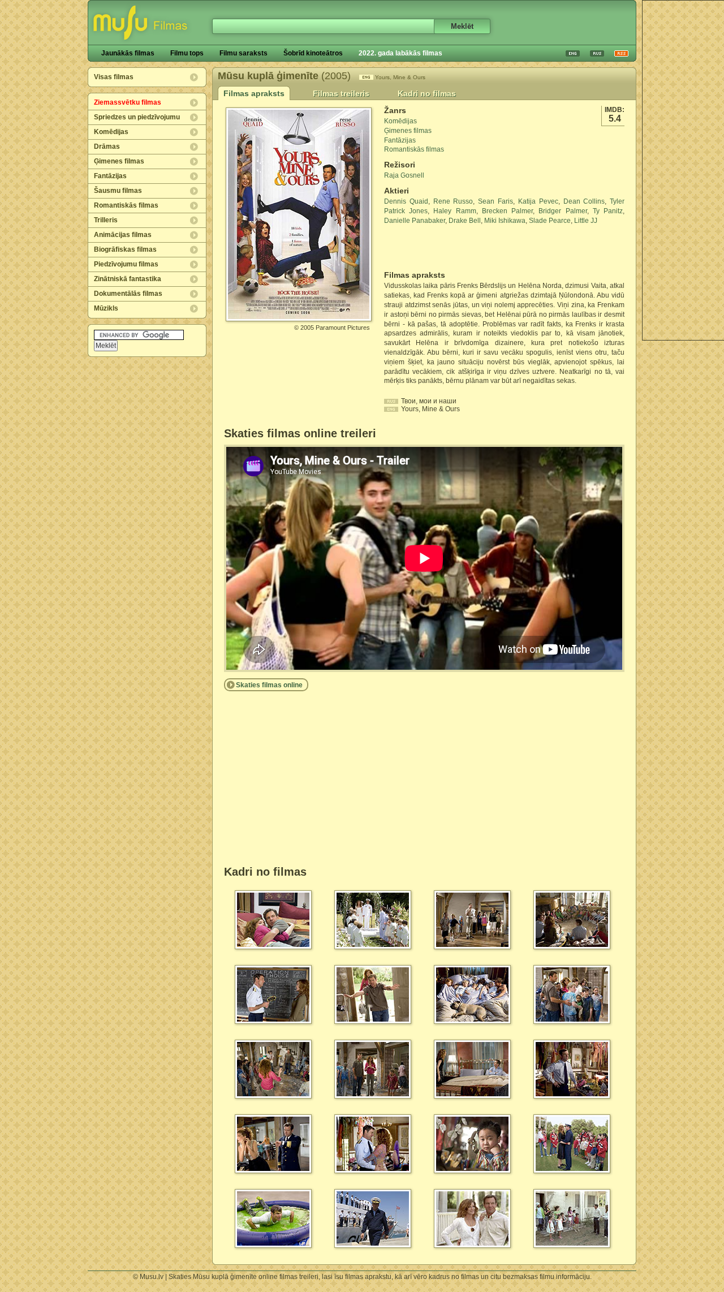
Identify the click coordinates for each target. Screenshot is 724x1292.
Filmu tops (187, 53)
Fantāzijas (110, 176)
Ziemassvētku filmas (127, 102)
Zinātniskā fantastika (127, 279)
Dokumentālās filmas (128, 294)
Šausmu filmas (118, 191)
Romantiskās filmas (126, 205)
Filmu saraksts (243, 53)
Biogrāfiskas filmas (125, 249)
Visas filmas (113, 77)
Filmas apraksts (254, 93)
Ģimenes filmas (119, 161)
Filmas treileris (341, 93)
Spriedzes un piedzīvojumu (137, 117)
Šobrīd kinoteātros (313, 53)
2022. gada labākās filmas (400, 53)
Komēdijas (111, 132)
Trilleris (106, 220)
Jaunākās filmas (127, 53)
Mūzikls (106, 308)
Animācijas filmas (123, 235)
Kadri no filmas (427, 93)
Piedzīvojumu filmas (126, 264)
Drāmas (107, 146)
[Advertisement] (450, 248)
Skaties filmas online (269, 685)
